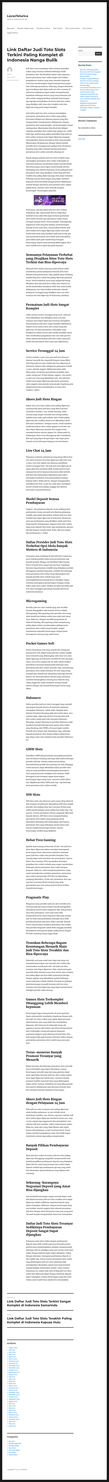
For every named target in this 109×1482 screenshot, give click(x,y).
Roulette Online (43, 28)
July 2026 (12, 1350)
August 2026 (13, 1348)
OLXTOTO (23, 1470)
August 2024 (13, 1401)
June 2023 (12, 1421)
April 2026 (12, 1357)
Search (80, 51)
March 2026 (13, 1359)
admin (9, 74)
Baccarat (10, 28)
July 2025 (12, 1377)
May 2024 (12, 1408)
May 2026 (12, 1354)
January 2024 (13, 1417)
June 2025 (12, 1379)
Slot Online (87, 28)
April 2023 (12, 1426)
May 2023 (12, 1424)
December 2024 (14, 1392)
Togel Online (12, 33)
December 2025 (14, 1366)
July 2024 (12, 1404)
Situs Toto (81, 139)
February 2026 (14, 1361)
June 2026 (12, 1352)
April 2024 (12, 1410)
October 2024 (13, 1397)
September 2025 (14, 1372)
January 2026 (13, 1363)
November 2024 (14, 1395)
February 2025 (14, 1388)
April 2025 (12, 1383)
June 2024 (12, 1406)
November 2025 (14, 1368)
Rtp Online (57, 28)
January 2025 (13, 1390)
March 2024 (13, 1412)
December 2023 (14, 1419)
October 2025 (13, 1370)
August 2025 (13, 1375)
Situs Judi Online (72, 28)
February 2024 (14, 1415)
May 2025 (12, 1381)
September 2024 (14, 1399)
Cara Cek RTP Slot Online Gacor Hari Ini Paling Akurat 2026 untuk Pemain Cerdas (90, 90)
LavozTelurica (17, 16)
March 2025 (13, 1386)
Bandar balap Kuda (25, 28)
